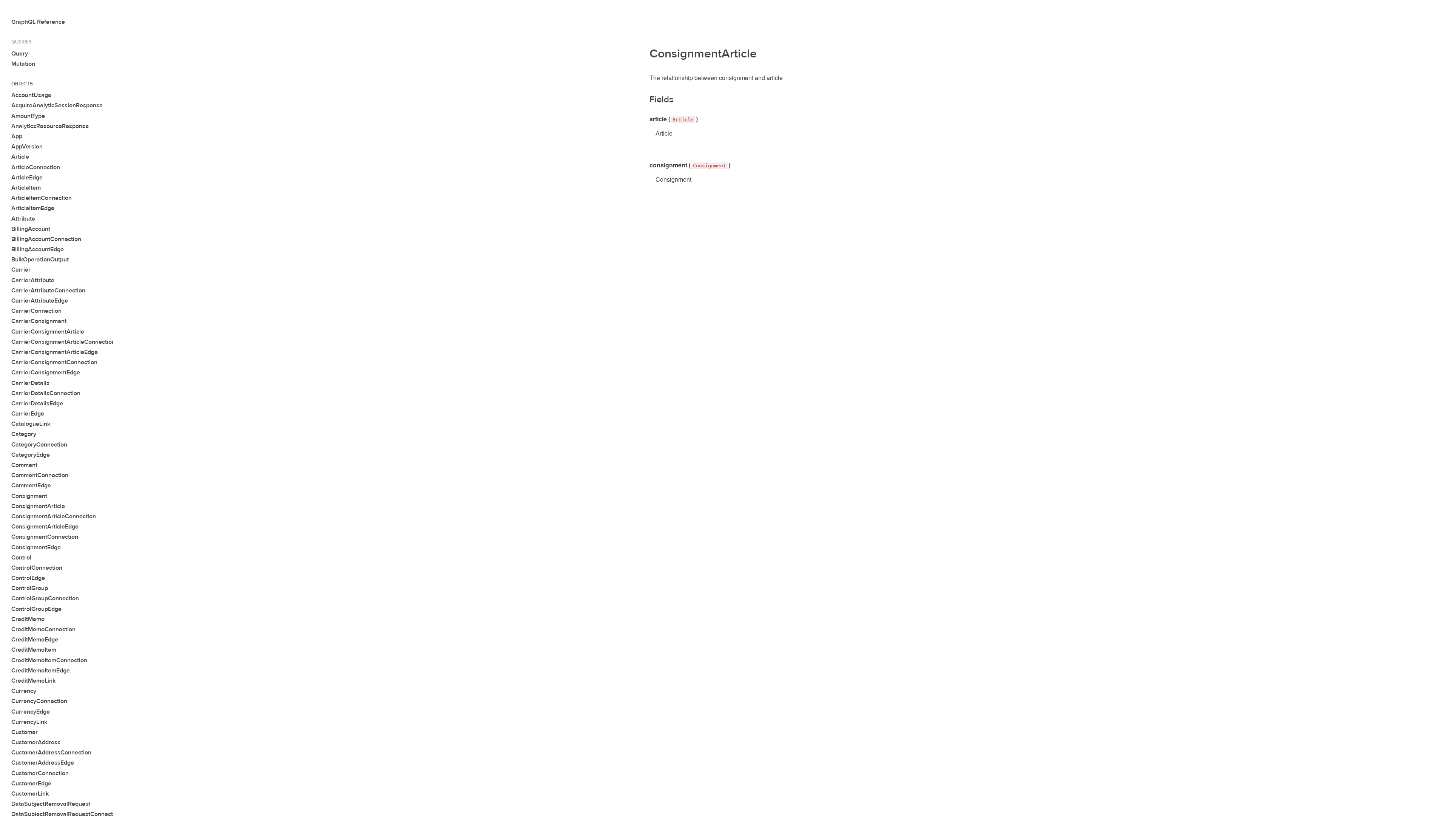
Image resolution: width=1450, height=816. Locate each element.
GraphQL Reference (38, 22)
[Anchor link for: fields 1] (644, 99)
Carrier (21, 270)
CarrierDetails (30, 383)
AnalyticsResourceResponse (50, 126)
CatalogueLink (30, 424)
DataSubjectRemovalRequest (50, 804)
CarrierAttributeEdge (39, 300)
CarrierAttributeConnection (48, 290)
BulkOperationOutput (40, 259)
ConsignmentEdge (36, 547)
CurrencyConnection (39, 701)
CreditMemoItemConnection (49, 660)
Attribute (23, 219)
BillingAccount (30, 229)
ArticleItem (26, 188)
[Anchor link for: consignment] (646, 165)
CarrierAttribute (32, 280)
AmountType (28, 116)
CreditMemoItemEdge (40, 670)
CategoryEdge (30, 455)
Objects (22, 84)
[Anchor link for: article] (646, 119)
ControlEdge (28, 578)
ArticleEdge (27, 177)
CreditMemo (28, 619)
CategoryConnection (39, 444)
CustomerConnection (40, 773)
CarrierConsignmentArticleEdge (54, 352)
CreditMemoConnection (43, 629)
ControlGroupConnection (45, 598)
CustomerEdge (31, 783)
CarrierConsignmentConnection (54, 362)
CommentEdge (31, 485)
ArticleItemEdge (32, 208)
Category (23, 434)
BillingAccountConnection (46, 239)
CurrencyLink (29, 722)
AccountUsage (31, 95)
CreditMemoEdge (34, 639)
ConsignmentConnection (44, 537)
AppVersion (27, 146)
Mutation (23, 64)
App (16, 136)
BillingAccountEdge (37, 249)
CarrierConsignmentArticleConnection (63, 342)
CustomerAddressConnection (51, 752)
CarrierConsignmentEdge (45, 372)
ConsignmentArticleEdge (45, 526)
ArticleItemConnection (41, 198)
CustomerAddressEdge (42, 763)
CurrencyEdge (30, 712)
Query (19, 53)
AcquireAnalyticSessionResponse (57, 105)
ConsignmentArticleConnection (53, 516)
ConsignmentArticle (38, 506)
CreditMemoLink (33, 681)
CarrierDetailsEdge (37, 403)
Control (21, 557)
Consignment (29, 496)
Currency (23, 691)
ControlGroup (29, 588)
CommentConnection (39, 475)
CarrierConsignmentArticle (47, 331)
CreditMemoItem (33, 650)
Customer (24, 732)
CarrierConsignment (38, 321)
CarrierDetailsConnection (45, 393)
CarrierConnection (36, 311)
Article (20, 157)
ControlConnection (36, 568)
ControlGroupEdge (36, 609)
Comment (24, 465)
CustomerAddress (35, 742)
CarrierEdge (27, 413)
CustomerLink (30, 793)
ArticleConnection (35, 167)
